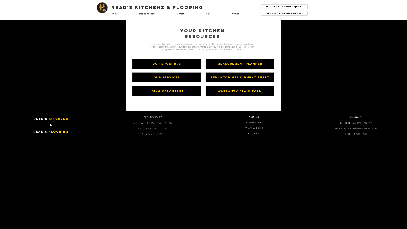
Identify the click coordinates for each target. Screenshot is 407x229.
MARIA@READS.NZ (362, 122)
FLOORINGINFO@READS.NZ (362, 128)
